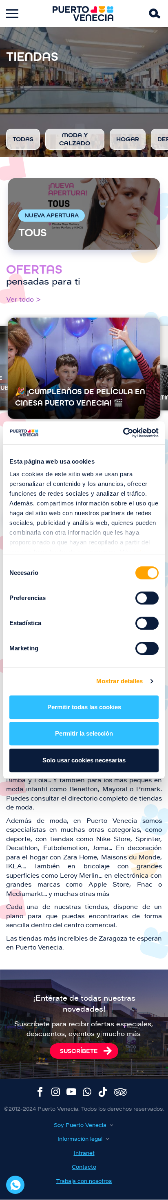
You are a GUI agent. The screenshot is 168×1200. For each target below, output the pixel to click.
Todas (23, 139)
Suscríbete (79, 1051)
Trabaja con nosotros (84, 1181)
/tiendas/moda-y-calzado (75, 139)
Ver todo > (23, 300)
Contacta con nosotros (15, 1185)
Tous (84, 214)
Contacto (84, 1167)
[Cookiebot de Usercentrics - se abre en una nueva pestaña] (123, 432)
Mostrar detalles (119, 681)
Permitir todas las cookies (84, 707)
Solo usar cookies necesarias (84, 760)
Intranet (84, 1153)
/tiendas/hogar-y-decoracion (127, 139)
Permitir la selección (84, 733)
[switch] (147, 597)
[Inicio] (83, 13)
